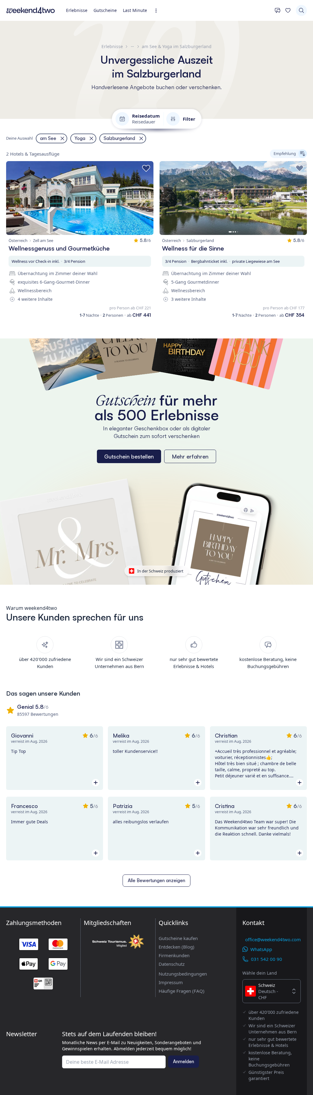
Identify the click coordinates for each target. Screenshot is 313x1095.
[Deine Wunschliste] (288, 10)
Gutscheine (105, 10)
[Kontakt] (277, 10)
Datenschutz (172, 964)
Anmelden (183, 1061)
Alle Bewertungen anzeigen (156, 880)
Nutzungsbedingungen (183, 974)
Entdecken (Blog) (176, 947)
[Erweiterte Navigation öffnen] (158, 10)
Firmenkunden (174, 955)
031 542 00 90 (266, 959)
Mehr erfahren (190, 456)
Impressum (171, 982)
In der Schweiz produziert (160, 571)
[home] (30, 10)
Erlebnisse (76, 10)
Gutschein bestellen (129, 456)
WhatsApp (261, 949)
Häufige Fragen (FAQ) (181, 991)
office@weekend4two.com (273, 939)
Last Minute (135, 10)
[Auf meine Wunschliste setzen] (146, 168)
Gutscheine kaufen (178, 938)
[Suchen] (301, 10)
